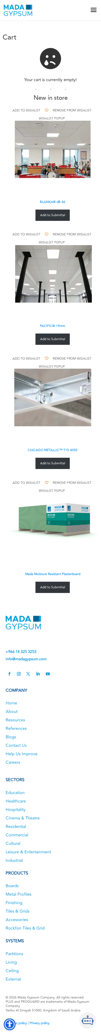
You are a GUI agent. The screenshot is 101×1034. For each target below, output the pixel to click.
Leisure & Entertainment (28, 852)
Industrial (14, 860)
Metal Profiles (18, 894)
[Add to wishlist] (46, 110)
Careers (13, 762)
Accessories (17, 919)
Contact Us (16, 745)
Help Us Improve (22, 754)
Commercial (17, 835)
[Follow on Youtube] (48, 674)
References (16, 728)
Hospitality (16, 809)
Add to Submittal (52, 215)
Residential (16, 826)
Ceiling (12, 970)
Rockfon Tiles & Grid (25, 928)
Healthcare (16, 801)
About (12, 711)
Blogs (11, 737)
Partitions (14, 953)
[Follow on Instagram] (19, 674)
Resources (15, 720)
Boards (12, 886)
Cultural (13, 843)
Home (11, 703)
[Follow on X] (28, 674)
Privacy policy (40, 1023)
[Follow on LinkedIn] (38, 674)
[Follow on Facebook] (9, 674)
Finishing (14, 902)
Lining (11, 962)
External (13, 979)
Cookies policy (16, 1023)
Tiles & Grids (18, 911)
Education (15, 792)
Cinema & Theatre (23, 818)
